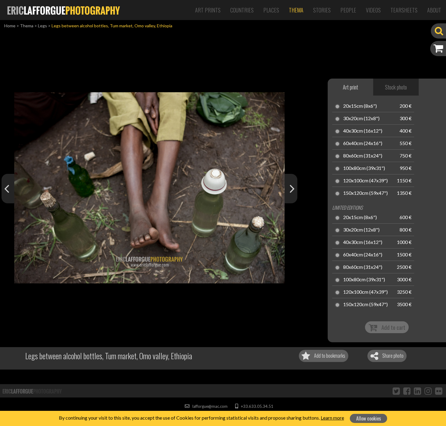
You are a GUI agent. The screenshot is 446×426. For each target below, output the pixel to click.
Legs (42, 25)
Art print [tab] (350, 87)
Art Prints (208, 10)
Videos (373, 10)
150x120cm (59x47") (365, 193)
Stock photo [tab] (396, 87)
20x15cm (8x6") (360, 106)
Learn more (332, 418)
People (348, 10)
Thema (296, 10)
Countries (242, 10)
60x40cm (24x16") (362, 143)
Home (9, 25)
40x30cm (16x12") (362, 131)
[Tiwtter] (396, 391)
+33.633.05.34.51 (256, 406)
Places (271, 10)
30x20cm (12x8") (361, 118)
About (434, 10)
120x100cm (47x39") (365, 180)
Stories (322, 10)
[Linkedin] (417, 391)
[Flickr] (438, 391)
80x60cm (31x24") (362, 156)
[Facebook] (407, 391)
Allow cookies (368, 418)
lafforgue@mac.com (209, 406)
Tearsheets (403, 10)
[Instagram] (428, 391)
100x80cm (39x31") (364, 168)
